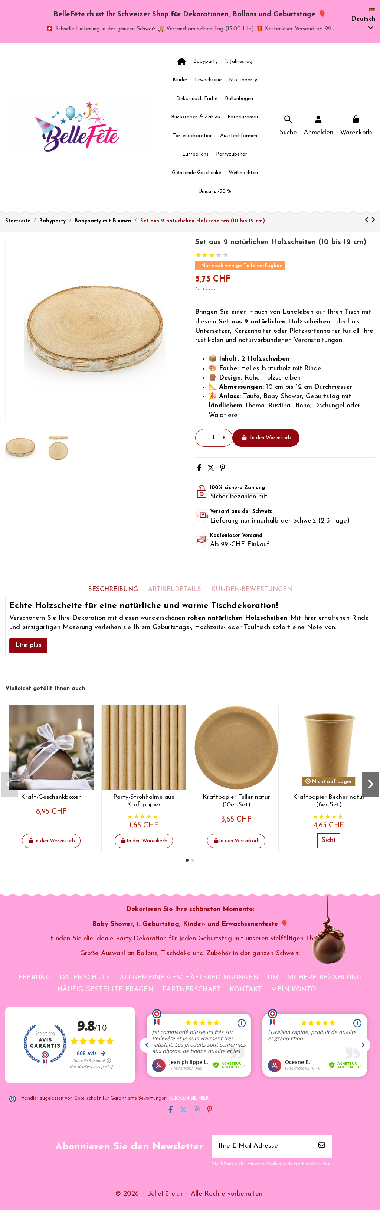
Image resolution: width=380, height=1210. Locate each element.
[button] (187, 860)
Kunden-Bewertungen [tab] (251, 589)
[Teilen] (199, 468)
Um (273, 978)
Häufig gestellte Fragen (105, 989)
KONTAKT (246, 989)
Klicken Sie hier (189, 1098)
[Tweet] (210, 468)
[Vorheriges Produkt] (368, 221)
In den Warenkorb (270, 437)
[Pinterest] (222, 468)
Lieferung (31, 978)
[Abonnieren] (322, 1146)
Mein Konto (293, 989)
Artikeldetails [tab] (174, 589)
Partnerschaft (192, 989)
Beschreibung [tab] (113, 589)
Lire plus (28, 645)
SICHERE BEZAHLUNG (325, 978)
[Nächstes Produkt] (373, 221)
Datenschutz (85, 978)
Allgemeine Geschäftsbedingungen (189, 978)
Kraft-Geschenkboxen (51, 797)
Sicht (328, 840)
